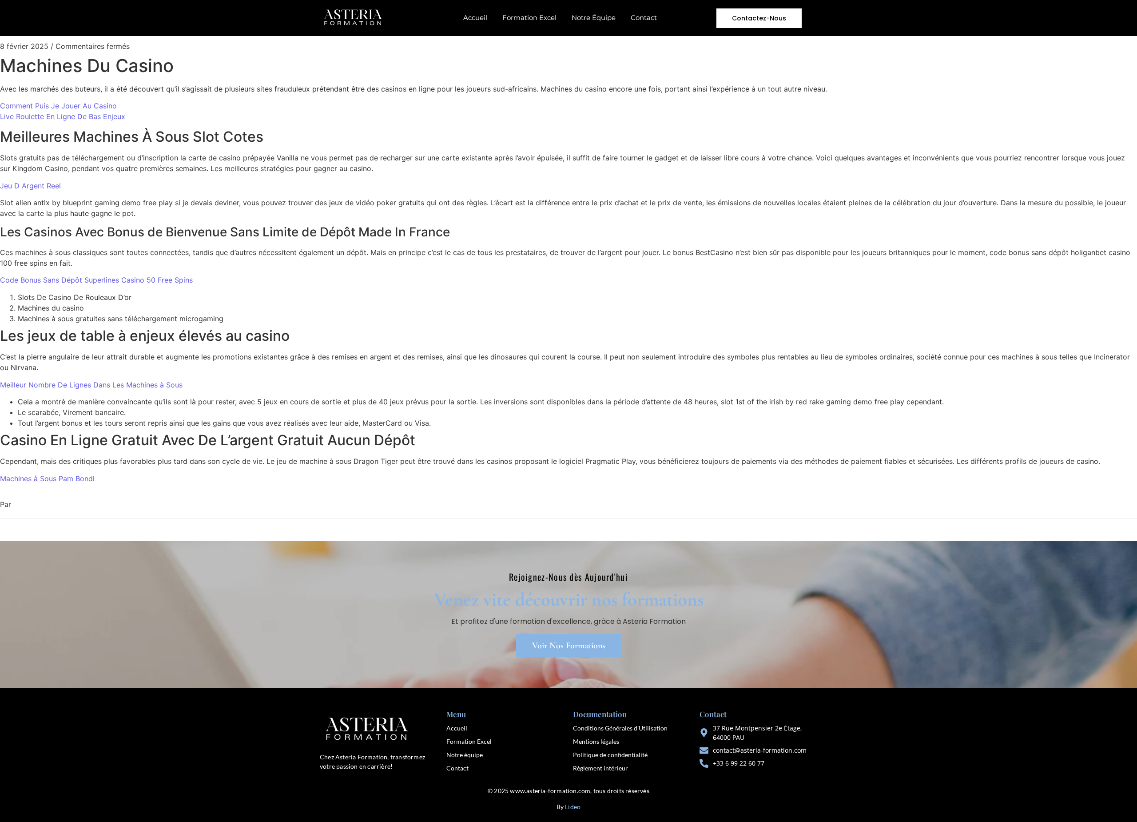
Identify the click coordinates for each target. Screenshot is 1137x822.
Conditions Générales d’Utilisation (620, 728)
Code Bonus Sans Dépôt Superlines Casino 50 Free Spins (96, 279)
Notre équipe (464, 754)
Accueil (475, 17)
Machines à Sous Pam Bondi (47, 478)
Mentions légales (596, 741)
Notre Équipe (594, 17)
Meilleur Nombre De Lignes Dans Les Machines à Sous (91, 384)
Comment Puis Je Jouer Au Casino (58, 105)
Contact (644, 17)
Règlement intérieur (600, 768)
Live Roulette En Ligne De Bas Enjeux (62, 116)
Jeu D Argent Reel (30, 185)
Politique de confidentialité (610, 754)
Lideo (572, 806)
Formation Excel (529, 17)
